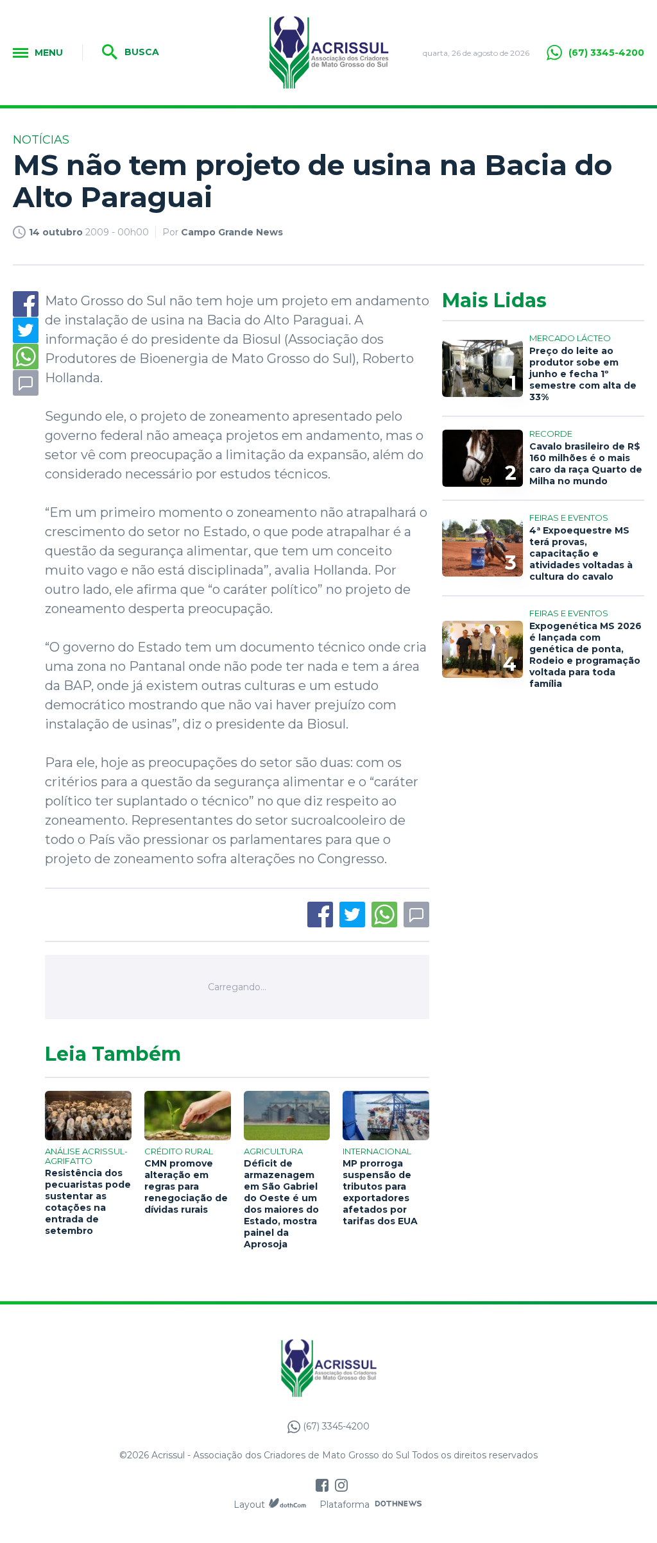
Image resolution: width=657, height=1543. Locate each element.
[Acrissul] (329, 52)
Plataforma (345, 1504)
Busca (140, 52)
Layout (249, 1504)
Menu (49, 52)
